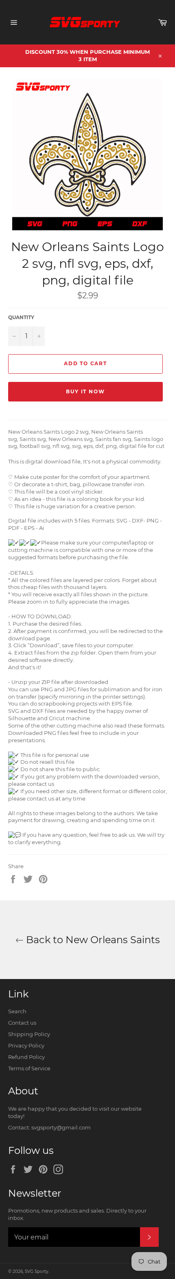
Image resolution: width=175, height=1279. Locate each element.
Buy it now (85, 391)
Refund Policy (26, 1057)
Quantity (21, 317)
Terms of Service (29, 1068)
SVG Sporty (36, 1271)
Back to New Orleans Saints (92, 940)
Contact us (22, 1022)
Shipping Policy (29, 1034)
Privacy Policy (26, 1045)
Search (17, 1011)
